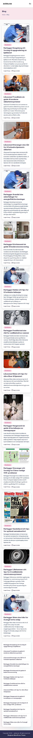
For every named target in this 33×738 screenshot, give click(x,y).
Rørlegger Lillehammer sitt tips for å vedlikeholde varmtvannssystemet (15, 571)
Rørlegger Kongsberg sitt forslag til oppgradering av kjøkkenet (15, 50)
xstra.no (7, 3)
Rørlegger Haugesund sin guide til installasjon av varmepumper (14, 428)
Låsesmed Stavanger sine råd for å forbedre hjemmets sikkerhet (16, 147)
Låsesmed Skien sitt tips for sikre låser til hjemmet (16, 690)
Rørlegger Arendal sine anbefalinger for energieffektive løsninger (14, 196)
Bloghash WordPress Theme (16, 735)
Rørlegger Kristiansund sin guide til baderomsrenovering (15, 671)
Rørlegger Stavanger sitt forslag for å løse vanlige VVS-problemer (14, 470)
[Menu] (30, 3)
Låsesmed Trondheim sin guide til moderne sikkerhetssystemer (14, 99)
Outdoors (8, 45)
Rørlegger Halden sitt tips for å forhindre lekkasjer (13, 678)
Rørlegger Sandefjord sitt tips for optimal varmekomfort (14, 710)
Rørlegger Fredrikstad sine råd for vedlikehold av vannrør (14, 684)
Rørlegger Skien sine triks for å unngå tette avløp (15, 723)
